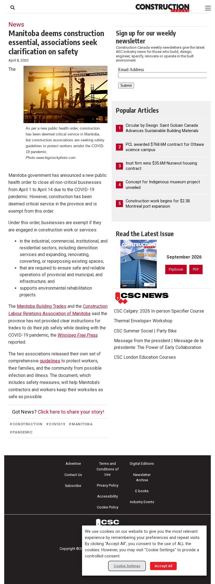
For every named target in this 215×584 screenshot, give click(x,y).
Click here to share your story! (71, 412)
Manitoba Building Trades (41, 306)
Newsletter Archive (142, 477)
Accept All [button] (163, 566)
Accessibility (107, 496)
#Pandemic (21, 432)
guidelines (50, 360)
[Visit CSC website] (142, 298)
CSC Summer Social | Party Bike (145, 331)
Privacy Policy (107, 485)
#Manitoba (80, 424)
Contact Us (73, 475)
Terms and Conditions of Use (108, 468)
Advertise (73, 463)
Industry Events (142, 502)
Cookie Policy (107, 507)
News (16, 24)
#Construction (26, 424)
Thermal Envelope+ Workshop (143, 320)
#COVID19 (55, 424)
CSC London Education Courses (145, 357)
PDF (196, 269)
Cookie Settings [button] (127, 566)
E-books (142, 491)
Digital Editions (142, 463)
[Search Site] (13, 7)
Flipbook (176, 269)
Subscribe (73, 486)
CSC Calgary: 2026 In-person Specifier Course (159, 311)
